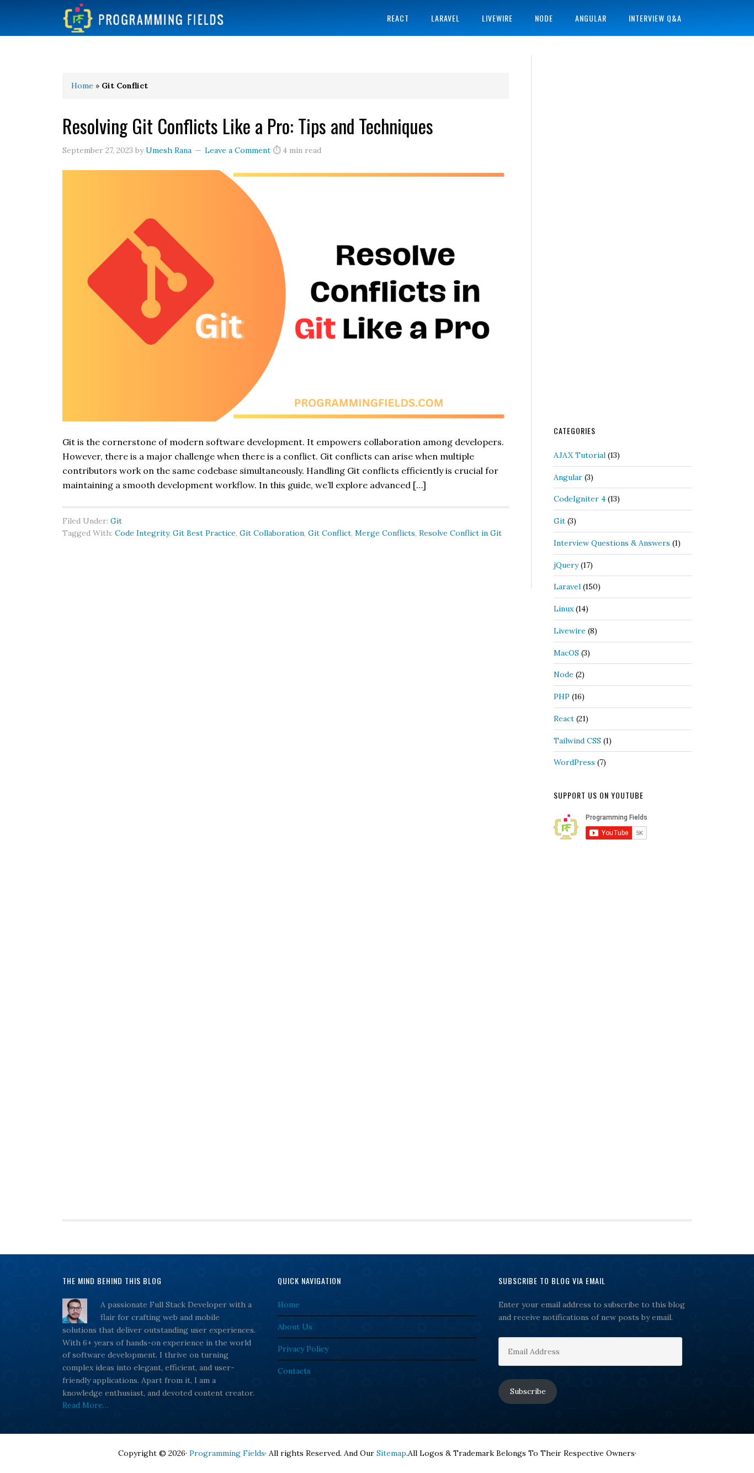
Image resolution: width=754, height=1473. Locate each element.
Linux (564, 609)
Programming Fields (150, 18)
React (564, 719)
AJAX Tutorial (580, 455)
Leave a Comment (237, 150)
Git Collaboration (272, 533)
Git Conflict (329, 533)
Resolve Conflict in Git (460, 533)
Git (116, 521)
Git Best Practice (204, 533)
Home (82, 86)
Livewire (570, 631)
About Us (295, 1327)
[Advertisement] (623, 238)
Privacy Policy (303, 1349)
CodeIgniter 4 (580, 499)
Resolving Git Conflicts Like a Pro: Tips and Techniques (247, 126)
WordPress (574, 762)
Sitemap (391, 1453)
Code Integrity (142, 533)
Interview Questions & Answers (612, 543)
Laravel (567, 587)
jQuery (566, 565)
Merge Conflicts (385, 533)
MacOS (566, 653)
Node (564, 674)
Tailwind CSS (577, 741)
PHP (562, 696)
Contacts (294, 1371)
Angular (568, 477)
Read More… (85, 1405)
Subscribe (528, 1391)
